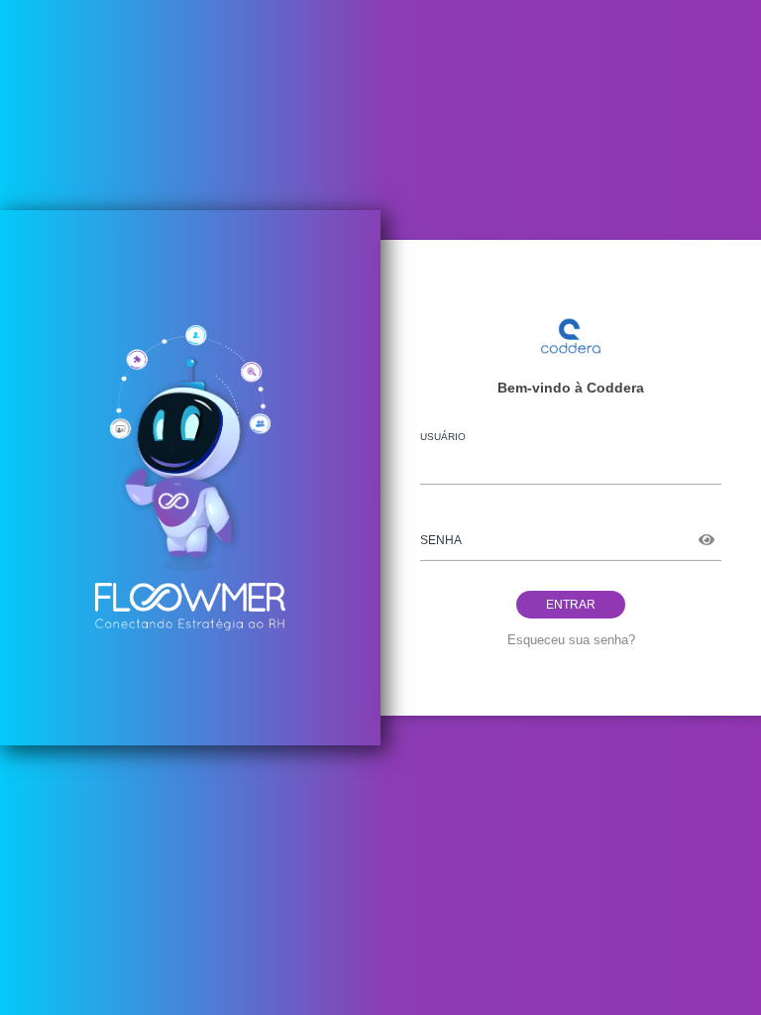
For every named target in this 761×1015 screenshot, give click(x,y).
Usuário (443, 436)
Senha (441, 540)
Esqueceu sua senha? (571, 639)
